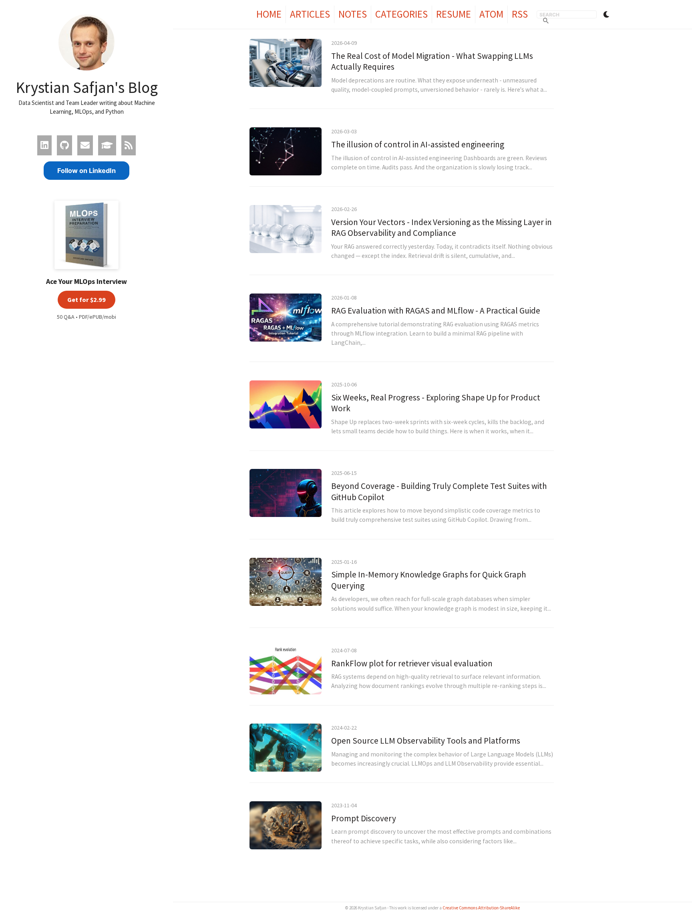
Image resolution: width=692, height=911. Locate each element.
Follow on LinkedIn (86, 171)
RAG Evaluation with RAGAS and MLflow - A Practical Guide (435, 310)
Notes (352, 14)
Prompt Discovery (363, 818)
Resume (453, 14)
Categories (401, 14)
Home (269, 14)
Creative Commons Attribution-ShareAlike (481, 908)
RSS (520, 14)
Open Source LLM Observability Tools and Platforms (425, 740)
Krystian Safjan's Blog (87, 87)
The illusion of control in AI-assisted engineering (417, 144)
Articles (310, 14)
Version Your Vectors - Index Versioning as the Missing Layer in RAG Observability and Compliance (441, 228)
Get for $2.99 (86, 300)
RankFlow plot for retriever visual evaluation (412, 663)
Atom (491, 14)
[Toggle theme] (606, 14)
